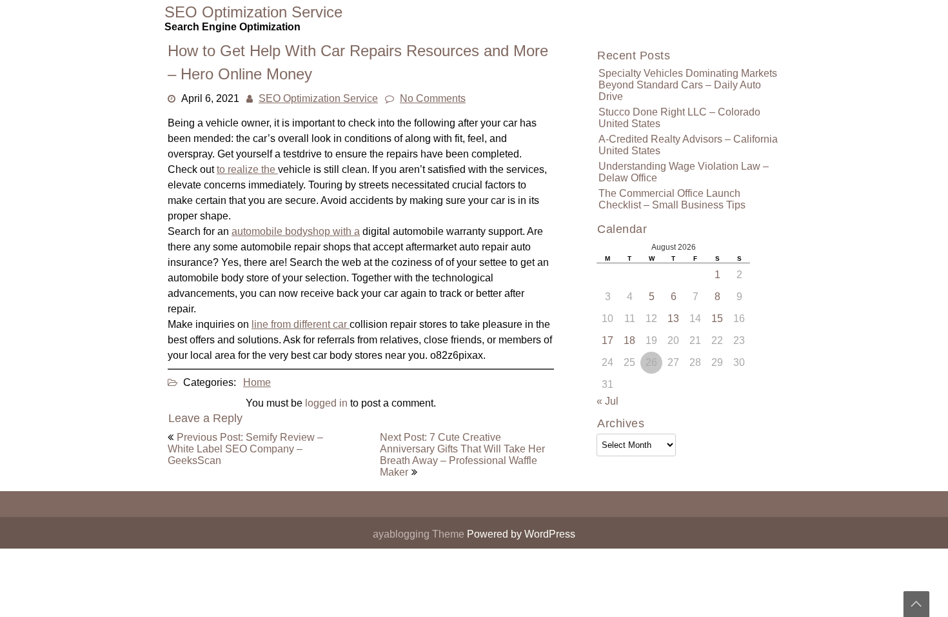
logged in (326, 403)
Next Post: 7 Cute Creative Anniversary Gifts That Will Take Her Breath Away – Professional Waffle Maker (462, 455)
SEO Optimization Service (318, 98)
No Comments (433, 98)
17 (607, 340)
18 (629, 340)
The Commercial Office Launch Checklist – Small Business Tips (672, 199)
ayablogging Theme (420, 534)
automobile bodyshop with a (296, 231)
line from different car (301, 324)
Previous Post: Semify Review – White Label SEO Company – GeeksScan (245, 449)
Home (257, 382)
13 (673, 318)
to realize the (247, 169)
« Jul (607, 401)
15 (717, 318)
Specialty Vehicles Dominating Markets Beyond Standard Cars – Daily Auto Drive (687, 85)
